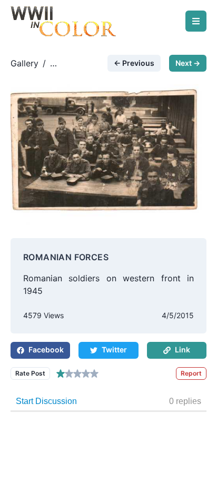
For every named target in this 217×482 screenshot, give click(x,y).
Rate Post (30, 373)
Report (191, 373)
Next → (187, 62)
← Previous (134, 62)
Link (182, 349)
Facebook (46, 349)
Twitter (114, 349)
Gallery (24, 63)
